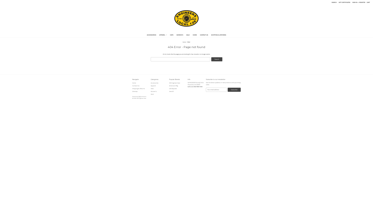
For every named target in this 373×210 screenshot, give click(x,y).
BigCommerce (142, 96)
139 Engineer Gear (174, 83)
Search (334, 2)
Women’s (179, 35)
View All (171, 91)
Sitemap (135, 91)
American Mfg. (173, 86)
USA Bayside (173, 88)
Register (362, 2)
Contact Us (204, 35)
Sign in (354, 2)
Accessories (151, 35)
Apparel (162, 35)
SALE (188, 35)
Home (195, 35)
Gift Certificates (344, 2)
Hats (171, 35)
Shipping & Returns (218, 35)
